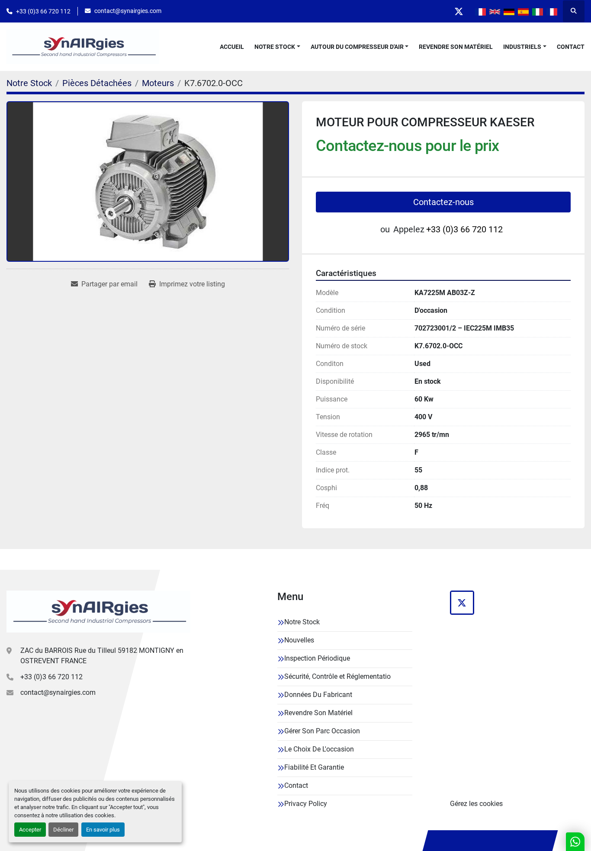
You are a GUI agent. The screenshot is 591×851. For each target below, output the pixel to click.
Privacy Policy (305, 804)
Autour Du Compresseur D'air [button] (357, 46)
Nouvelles (299, 640)
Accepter (30, 829)
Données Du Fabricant (318, 694)
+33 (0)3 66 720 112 (43, 11)
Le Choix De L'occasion (319, 749)
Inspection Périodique (317, 658)
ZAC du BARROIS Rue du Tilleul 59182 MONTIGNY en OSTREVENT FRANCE (101, 655)
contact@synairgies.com (127, 10)
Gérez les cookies (476, 804)
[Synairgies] (98, 611)
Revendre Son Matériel (456, 46)
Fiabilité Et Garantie (314, 767)
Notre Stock (274, 46)
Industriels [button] (522, 46)
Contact (571, 46)
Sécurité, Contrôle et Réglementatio (337, 676)
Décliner (63, 829)
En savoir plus (103, 829)
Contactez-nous (443, 202)
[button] (277, 46)
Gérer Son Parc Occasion (322, 731)
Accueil (232, 46)
